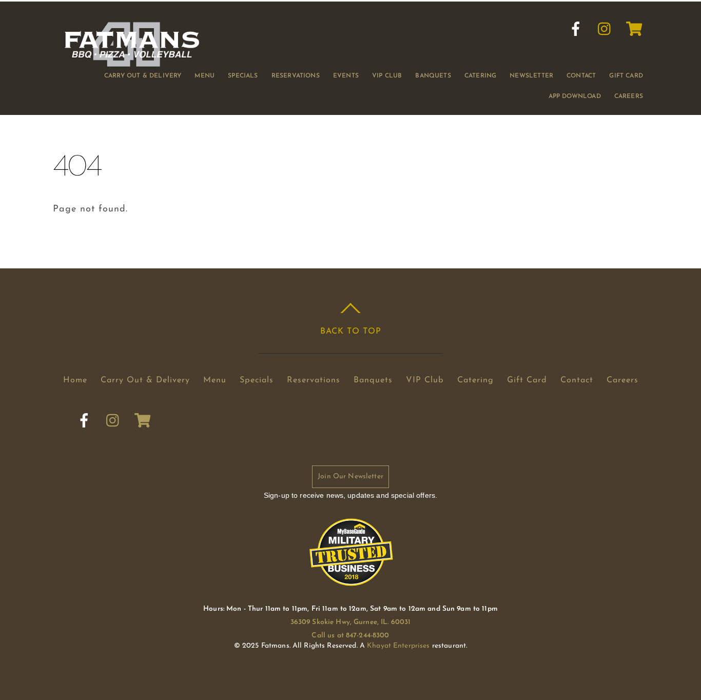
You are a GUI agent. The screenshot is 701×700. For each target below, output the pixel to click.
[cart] (634, 29)
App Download (575, 96)
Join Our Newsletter (350, 476)
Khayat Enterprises (398, 646)
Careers (628, 96)
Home (75, 380)
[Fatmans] (132, 63)
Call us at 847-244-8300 (350, 635)
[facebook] (575, 29)
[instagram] (605, 29)
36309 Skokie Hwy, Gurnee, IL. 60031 (350, 622)
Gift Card (626, 76)
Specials (243, 76)
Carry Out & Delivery (143, 76)
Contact (581, 76)
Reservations (295, 76)
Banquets (433, 76)
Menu (204, 76)
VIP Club (387, 76)
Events (346, 76)
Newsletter (531, 76)
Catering (480, 76)
